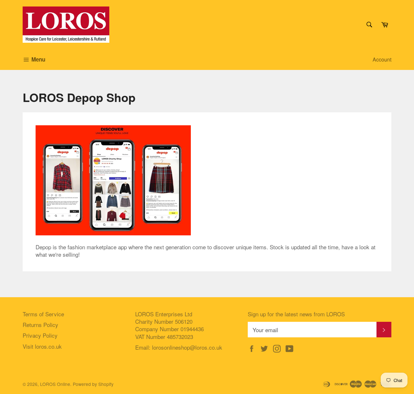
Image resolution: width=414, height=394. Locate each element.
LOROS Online (55, 384)
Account (382, 59)
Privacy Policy (40, 335)
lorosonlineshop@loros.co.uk (187, 347)
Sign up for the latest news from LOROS (296, 314)
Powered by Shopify (93, 384)
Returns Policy (40, 325)
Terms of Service (43, 314)
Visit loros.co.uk (42, 346)
